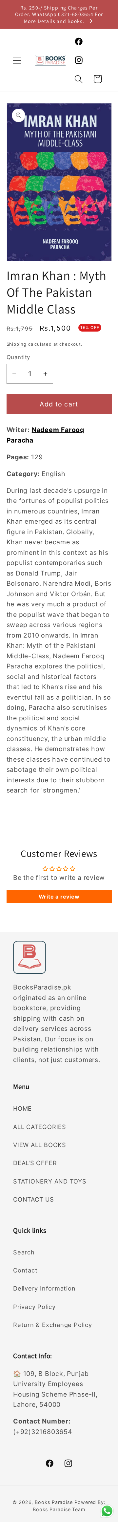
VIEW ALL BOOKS (39, 1144)
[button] (17, 60)
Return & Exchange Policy (52, 1324)
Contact (25, 1270)
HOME (22, 1108)
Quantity (18, 357)
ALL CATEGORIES (39, 1126)
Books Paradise (54, 1502)
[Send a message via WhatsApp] (107, 1511)
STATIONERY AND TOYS (50, 1181)
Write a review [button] (59, 896)
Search (24, 1252)
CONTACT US (33, 1199)
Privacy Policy (34, 1306)
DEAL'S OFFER (35, 1162)
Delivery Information (44, 1288)
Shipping (17, 344)
